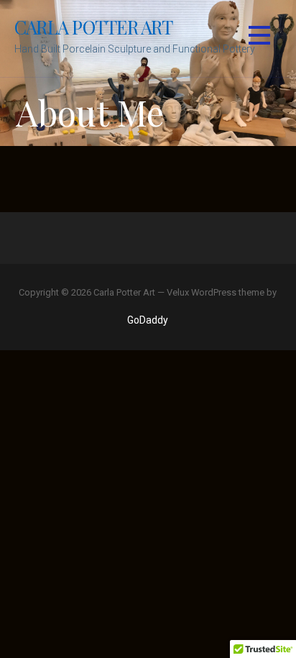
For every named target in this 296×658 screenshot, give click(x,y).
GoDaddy (147, 320)
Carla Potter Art (93, 26)
